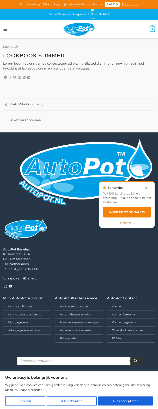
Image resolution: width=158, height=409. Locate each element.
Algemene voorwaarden (76, 330)
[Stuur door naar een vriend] (19, 77)
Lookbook (10, 47)
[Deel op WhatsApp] (5, 77)
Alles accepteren (126, 401)
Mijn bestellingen (20, 306)
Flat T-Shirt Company (26, 104)
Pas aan (25, 401)
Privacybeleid (69, 338)
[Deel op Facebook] (10, 77)
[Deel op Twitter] (14, 77)
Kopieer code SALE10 (127, 212)
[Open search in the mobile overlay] (79, 361)
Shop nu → (130, 4)
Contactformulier (123, 314)
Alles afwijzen (71, 401)
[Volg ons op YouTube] (10, 286)
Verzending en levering (76, 314)
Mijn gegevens (18, 322)
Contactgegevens (124, 322)
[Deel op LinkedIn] (28, 77)
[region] (79, 390)
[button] (5, 29)
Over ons (118, 306)
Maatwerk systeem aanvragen (80, 322)
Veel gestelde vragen (74, 306)
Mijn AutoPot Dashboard (24, 314)
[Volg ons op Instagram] (5, 286)
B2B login (118, 338)
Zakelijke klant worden (127, 330)
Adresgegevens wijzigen (24, 330)
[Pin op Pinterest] (24, 77)
